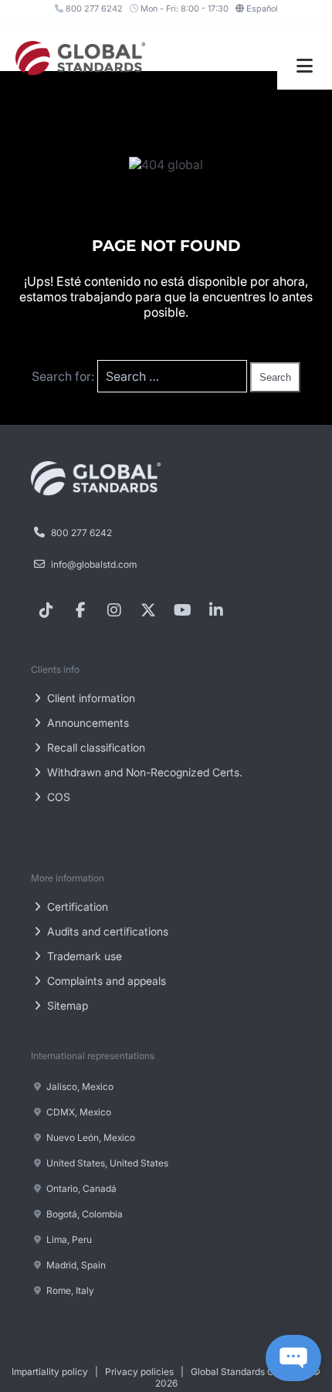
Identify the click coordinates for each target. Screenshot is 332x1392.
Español (262, 8)
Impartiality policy (50, 1371)
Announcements (86, 722)
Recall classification (94, 747)
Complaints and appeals (105, 980)
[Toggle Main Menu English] (304, 66)
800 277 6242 (93, 8)
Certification (76, 906)
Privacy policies (139, 1371)
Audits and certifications (106, 931)
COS (57, 796)
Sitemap (66, 1005)
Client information (89, 697)
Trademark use (83, 956)
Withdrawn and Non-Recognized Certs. (143, 772)
